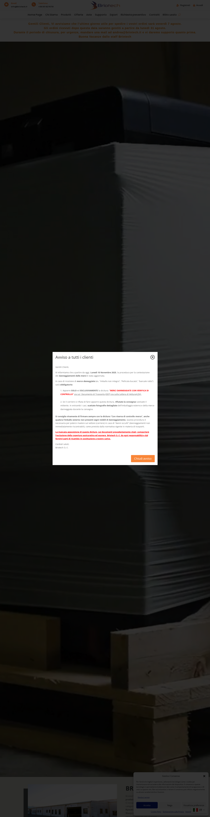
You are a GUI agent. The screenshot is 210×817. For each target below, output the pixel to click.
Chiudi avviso (143, 458)
